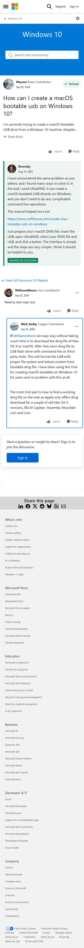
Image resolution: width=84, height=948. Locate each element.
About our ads (12, 941)
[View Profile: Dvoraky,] (12, 169)
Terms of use (11, 936)
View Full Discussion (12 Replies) (27, 280)
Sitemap (9, 932)
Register (60, 6)
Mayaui (21, 82)
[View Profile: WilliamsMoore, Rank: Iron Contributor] (8, 292)
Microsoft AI (11, 730)
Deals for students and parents (21, 704)
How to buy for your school (19, 690)
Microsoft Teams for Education (21, 676)
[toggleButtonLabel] (78, 18)
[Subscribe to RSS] (56, 506)
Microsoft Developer (15, 806)
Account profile (13, 594)
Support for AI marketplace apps (22, 820)
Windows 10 (15, 18)
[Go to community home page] (15, 6)
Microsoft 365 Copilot (16, 772)
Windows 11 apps (14, 574)
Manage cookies (63, 932)
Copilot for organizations (18, 546)
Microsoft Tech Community (19, 826)
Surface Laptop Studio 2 (17, 539)
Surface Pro (11, 526)
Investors (10, 895)
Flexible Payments (14, 642)
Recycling (64, 936)
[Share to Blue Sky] (49, 506)
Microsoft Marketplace (17, 833)
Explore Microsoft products (19, 567)
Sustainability (12, 916)
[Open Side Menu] (6, 6)
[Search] (49, 6)
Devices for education (16, 669)
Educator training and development (23, 697)
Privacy (46, 932)
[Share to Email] (63, 506)
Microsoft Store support (17, 608)
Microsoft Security (14, 737)
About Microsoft (13, 874)
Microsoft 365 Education (18, 683)
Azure (8, 799)
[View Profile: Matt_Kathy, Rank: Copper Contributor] (14, 326)
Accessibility (11, 909)
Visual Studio (12, 847)
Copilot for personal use (17, 553)
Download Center (14, 601)
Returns (9, 615)
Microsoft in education (17, 662)
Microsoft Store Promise (17, 635)
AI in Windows (12, 560)
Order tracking (12, 621)
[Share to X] (35, 506)
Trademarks (29, 936)
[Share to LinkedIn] (21, 506)
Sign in (22, 457)
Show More (15, 136)
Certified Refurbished (16, 628)
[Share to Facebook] (28, 506)
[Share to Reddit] (42, 506)
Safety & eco (47, 936)
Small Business (13, 779)
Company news (13, 881)
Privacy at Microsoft (15, 888)
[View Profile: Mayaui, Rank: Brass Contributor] (8, 84)
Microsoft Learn (13, 813)
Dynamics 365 (12, 744)
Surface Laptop (13, 532)
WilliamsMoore (26, 290)
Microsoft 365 (12, 751)
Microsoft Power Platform (18, 758)
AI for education (13, 711)
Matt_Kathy (29, 324)
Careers (9, 867)
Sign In (74, 6)
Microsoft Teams (13, 765)
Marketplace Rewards (16, 840)
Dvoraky (24, 166)
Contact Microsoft (28, 932)
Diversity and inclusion (17, 902)
